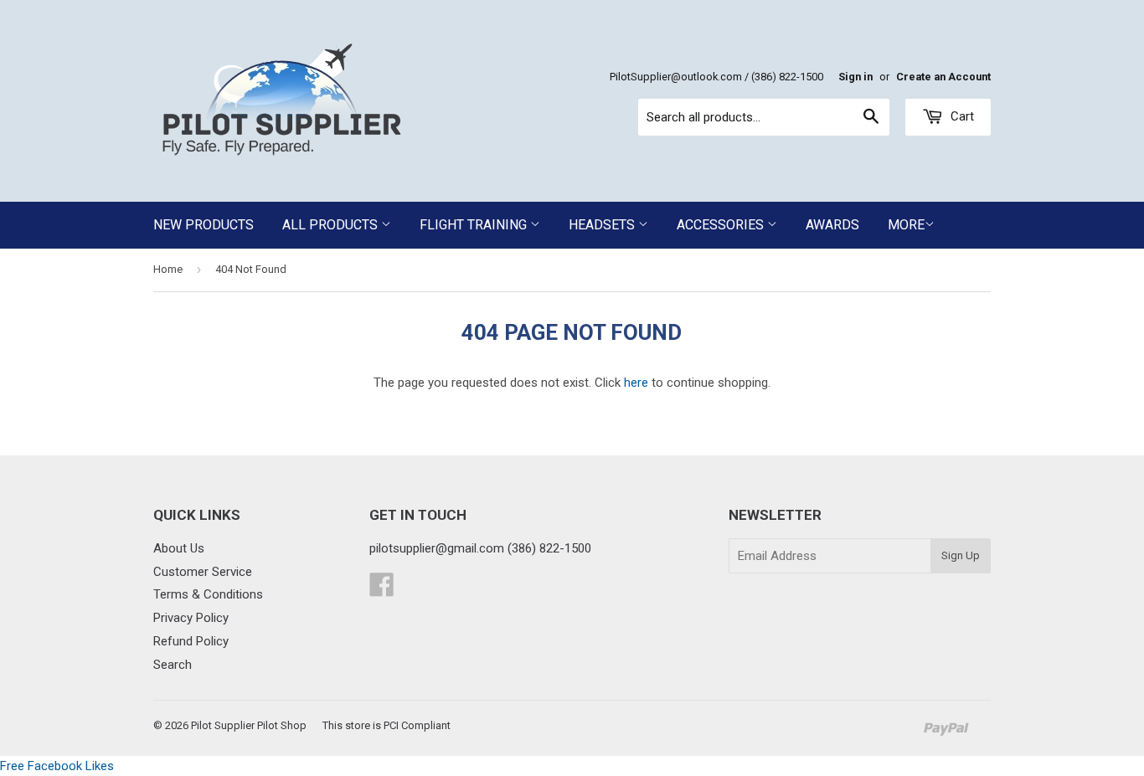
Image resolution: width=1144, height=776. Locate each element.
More (906, 225)
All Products (331, 225)
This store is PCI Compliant (386, 725)
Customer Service (202, 571)
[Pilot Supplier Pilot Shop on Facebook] (381, 590)
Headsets (603, 225)
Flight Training (475, 225)
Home (168, 269)
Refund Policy (191, 641)
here (636, 382)
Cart (960, 116)
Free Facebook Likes (57, 765)
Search (172, 664)
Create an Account (943, 76)
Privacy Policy (191, 617)
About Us (178, 548)
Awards (832, 225)
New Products (203, 225)
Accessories (722, 225)
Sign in (855, 76)
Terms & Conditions (208, 594)
